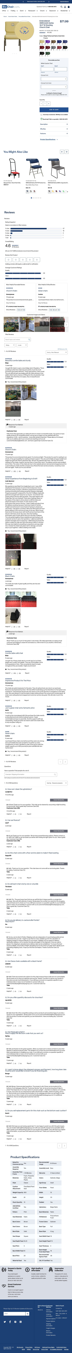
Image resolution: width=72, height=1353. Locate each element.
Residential (64, 11)
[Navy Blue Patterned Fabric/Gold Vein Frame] (65, 42)
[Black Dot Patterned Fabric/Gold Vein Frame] (42, 54)
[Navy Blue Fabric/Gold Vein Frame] (59, 42)
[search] (62, 7)
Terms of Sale (44, 1349)
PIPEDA (29, 1349)
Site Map (66, 1349)
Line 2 (56, 66)
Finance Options (50, 1321)
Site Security (20, 1347)
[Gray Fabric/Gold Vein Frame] (53, 48)
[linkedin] (20, 1322)
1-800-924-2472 (52, 6)
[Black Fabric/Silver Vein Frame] (65, 48)
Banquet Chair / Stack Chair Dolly (12, 182)
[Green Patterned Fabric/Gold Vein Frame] (47, 54)
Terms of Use (36, 1349)
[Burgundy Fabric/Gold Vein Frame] (47, 48)
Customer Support (64, 1)
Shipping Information (49, 1324)
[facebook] (10, 1322)
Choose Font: (44, 75)
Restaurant (31, 11)
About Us (40, 1310)
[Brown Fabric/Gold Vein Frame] (53, 42)
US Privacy (37, 1347)
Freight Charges (50, 1328)
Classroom (52, 11)
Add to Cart (54, 109)
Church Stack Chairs (12, 16)
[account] (65, 7)
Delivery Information (49, 1311)
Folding (13, 11)
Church (42, 11)
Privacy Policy (28, 1347)
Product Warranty (50, 1335)
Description (44, 124)
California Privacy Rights (48, 1347)
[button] (19, 36)
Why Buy (43, 129)
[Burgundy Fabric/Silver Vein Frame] (42, 48)
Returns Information (49, 1331)
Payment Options (50, 1318)
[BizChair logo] (11, 6)
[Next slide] (67, 191)
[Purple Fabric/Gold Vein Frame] (47, 42)
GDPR (23, 1349)
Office (4, 11)
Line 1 (42, 66)
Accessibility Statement (56, 1349)
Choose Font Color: (46, 83)
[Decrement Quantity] (41, 104)
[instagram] (15, 1322)
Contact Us (59, 1308)
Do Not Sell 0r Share (61, 1347)
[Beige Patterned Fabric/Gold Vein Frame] (42, 42)
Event (22, 11)
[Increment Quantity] (48, 104)
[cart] (68, 7)
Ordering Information (49, 1315)
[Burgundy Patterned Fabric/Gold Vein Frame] (59, 48)
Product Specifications (47, 139)
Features (43, 133)
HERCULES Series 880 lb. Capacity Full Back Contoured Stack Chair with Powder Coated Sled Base (58, 182)
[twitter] (5, 1322)
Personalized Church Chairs (24, 16)
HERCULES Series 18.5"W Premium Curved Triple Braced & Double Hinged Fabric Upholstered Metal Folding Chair (36, 182)
